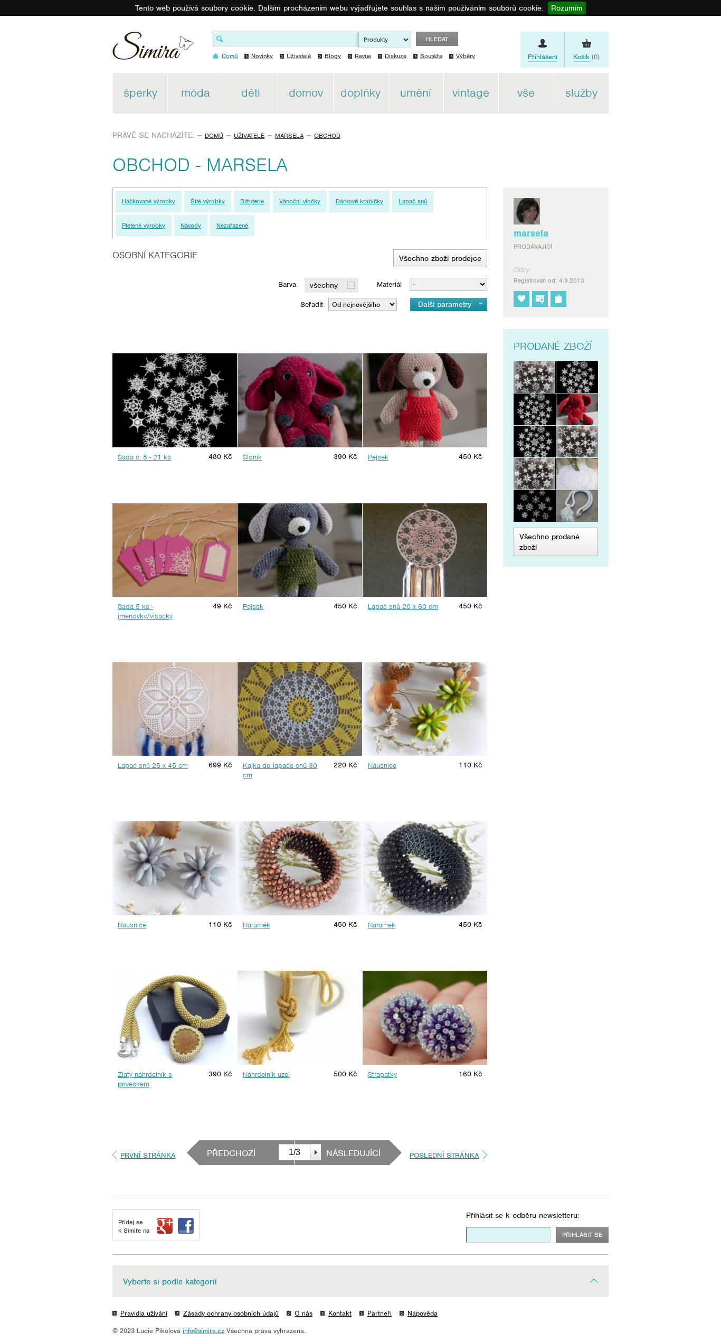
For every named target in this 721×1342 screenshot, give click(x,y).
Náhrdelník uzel (266, 1074)
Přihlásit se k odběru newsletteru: (523, 1215)
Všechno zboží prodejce (440, 258)
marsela (289, 136)
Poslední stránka (444, 1155)
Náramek (256, 925)
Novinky (262, 56)
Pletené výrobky (143, 225)
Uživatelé (299, 56)
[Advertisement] (658, 231)
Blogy (333, 56)
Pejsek (378, 457)
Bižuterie (252, 201)
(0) (586, 56)
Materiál (389, 284)
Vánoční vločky (299, 201)
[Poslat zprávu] (540, 299)
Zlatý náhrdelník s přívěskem (145, 1079)
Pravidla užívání (143, 1313)
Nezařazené (232, 225)
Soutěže (431, 56)
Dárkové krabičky (359, 201)
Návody (191, 225)
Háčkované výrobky (148, 201)
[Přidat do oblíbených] (521, 299)
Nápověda (422, 1313)
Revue (363, 56)
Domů (214, 136)
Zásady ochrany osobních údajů (231, 1313)
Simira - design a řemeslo (153, 49)
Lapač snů (413, 201)
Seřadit (311, 304)
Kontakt (340, 1313)
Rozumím (567, 8)
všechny (324, 285)
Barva (287, 284)
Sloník (252, 457)
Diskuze (395, 56)
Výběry (465, 56)
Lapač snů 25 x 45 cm (153, 765)
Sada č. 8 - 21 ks (144, 457)
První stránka (148, 1155)
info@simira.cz (203, 1330)
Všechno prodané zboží (549, 542)
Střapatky (382, 1074)
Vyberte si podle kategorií (170, 1282)
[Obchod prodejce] (558, 299)
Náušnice (382, 765)
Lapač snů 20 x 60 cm (403, 606)
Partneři (379, 1313)
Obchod (327, 136)
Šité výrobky (208, 201)
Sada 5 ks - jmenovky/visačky (145, 611)
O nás (303, 1313)
